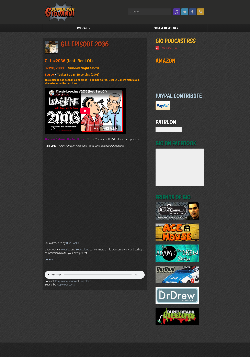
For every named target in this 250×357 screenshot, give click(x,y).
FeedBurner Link (169, 47)
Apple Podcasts (66, 284)
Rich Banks (72, 243)
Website (65, 249)
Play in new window (66, 281)
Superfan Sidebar (166, 28)
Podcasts (83, 28)
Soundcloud (82, 249)
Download (85, 281)
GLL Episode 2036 (85, 44)
